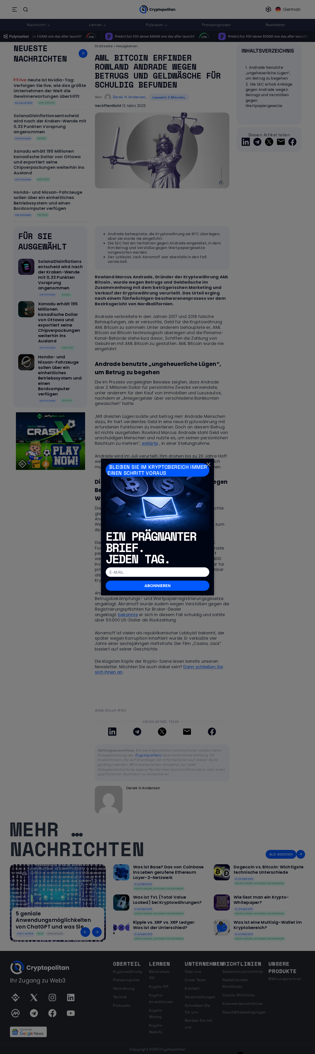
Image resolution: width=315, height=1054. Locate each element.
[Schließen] (208, 464)
